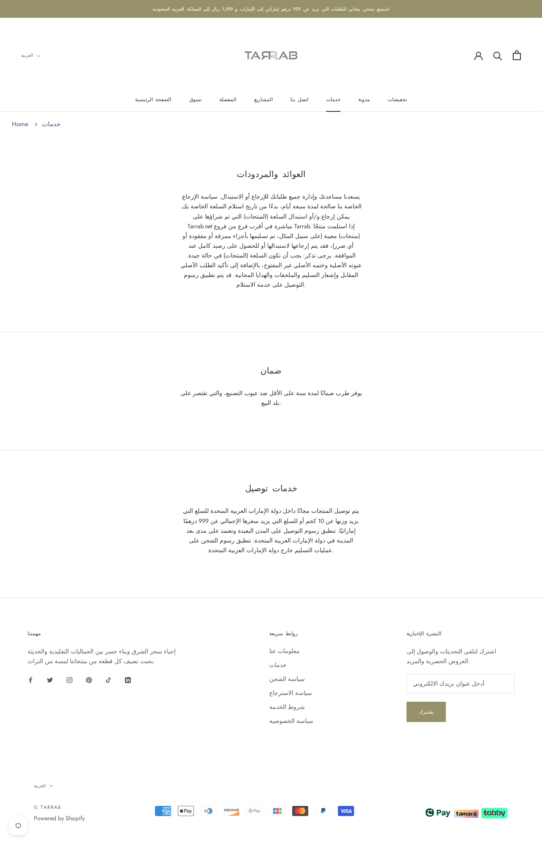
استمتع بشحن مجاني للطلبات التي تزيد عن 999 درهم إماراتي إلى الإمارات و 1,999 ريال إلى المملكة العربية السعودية (271, 9)
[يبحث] (497, 55)
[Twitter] (50, 679)
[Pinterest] (89, 679)
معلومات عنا (284, 651)
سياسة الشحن (287, 679)
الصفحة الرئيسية (153, 99)
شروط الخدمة (287, 707)
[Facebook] (30, 679)
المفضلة (227, 99)
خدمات (333, 99)
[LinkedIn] (128, 679)
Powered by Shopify (59, 818)
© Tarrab (48, 807)
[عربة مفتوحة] (517, 55)
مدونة (364, 99)
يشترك (426, 712)
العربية (27, 55)
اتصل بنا (299, 99)
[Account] (478, 55)
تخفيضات (397, 99)
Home (20, 124)
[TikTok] (108, 679)
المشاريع (263, 99)
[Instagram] (69, 679)
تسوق (195, 99)
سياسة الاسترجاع (290, 693)
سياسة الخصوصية (291, 721)
